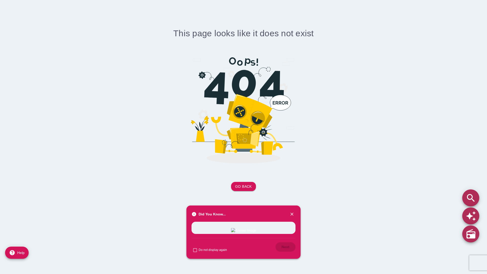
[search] (470, 197)
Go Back (243, 186)
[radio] (470, 233)
